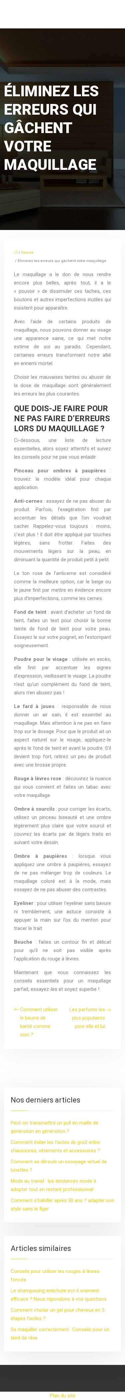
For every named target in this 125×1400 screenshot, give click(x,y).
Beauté (27, 252)
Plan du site (62, 1396)
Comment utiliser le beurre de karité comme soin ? (39, 1022)
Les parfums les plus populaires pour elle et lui (87, 1018)
